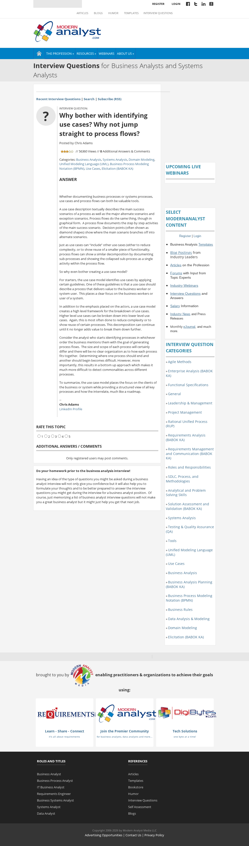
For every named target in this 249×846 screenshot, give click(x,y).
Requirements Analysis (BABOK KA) (185, 437)
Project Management (185, 412)
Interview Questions (158, 13)
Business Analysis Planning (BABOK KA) (189, 584)
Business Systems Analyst (55, 800)
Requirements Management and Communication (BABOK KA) (190, 454)
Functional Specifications (188, 385)
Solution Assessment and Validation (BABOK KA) (187, 506)
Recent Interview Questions (58, 99)
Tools (172, 540)
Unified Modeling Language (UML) (83, 164)
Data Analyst (46, 813)
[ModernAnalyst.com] (127, 713)
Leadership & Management (190, 403)
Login (176, 4)
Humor (113, 13)
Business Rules (180, 609)
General (174, 394)
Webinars (106, 53)
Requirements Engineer (54, 794)
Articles (82, 13)
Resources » (86, 53)
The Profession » (60, 53)
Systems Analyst (49, 807)
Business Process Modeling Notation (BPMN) (189, 598)
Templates (131, 13)
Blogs (98, 13)
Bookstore (135, 787)
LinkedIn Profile (70, 409)
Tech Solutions (185, 731)
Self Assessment (139, 807)
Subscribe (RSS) (109, 99)
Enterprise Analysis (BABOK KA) (189, 373)
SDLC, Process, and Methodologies (182, 478)
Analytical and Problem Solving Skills (186, 492)
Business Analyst (49, 774)
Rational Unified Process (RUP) (186, 423)
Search (89, 99)
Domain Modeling (141, 159)
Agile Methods (179, 361)
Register (158, 4)
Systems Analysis (115, 159)
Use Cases (93, 168)
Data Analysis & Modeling (189, 618)
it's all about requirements (64, 736)
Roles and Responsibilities (189, 467)
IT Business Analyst (50, 787)
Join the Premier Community (124, 731)
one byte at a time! (185, 736)
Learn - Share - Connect (64, 731)
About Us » (125, 53)
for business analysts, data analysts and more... (124, 736)
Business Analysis (88, 159)
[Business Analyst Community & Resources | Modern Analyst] (67, 31)
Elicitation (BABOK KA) (117, 168)
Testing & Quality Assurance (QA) (190, 529)
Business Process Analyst (55, 780)
